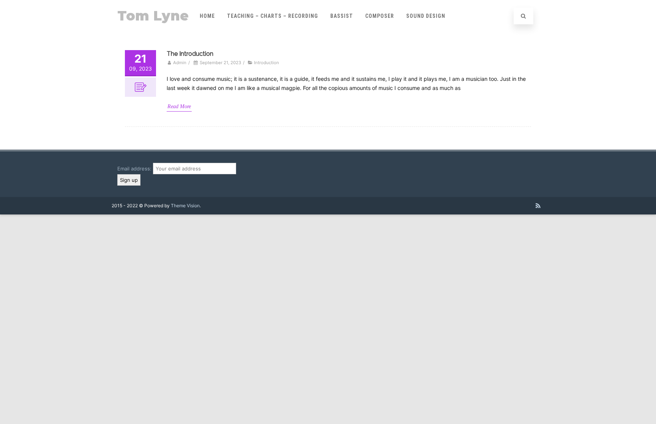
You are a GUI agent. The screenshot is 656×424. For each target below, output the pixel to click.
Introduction (266, 62)
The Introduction (190, 53)
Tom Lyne (153, 16)
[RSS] (538, 206)
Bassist (341, 16)
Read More (179, 106)
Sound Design (425, 16)
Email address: (135, 169)
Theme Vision (185, 205)
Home (207, 16)
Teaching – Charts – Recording (272, 16)
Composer (379, 16)
